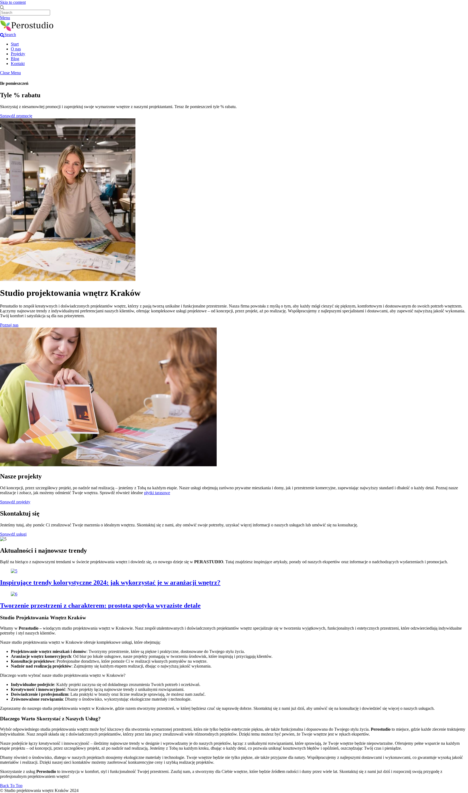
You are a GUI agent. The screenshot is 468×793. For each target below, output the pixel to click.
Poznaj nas (9, 325)
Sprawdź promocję (16, 116)
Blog (15, 58)
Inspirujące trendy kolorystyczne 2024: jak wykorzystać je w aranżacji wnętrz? (110, 582)
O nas (16, 49)
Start (15, 44)
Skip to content (13, 2)
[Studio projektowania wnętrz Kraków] (27, 29)
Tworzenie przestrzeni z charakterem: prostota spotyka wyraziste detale (100, 605)
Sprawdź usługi (13, 534)
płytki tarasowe (157, 492)
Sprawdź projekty (15, 502)
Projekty (18, 53)
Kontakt (18, 63)
